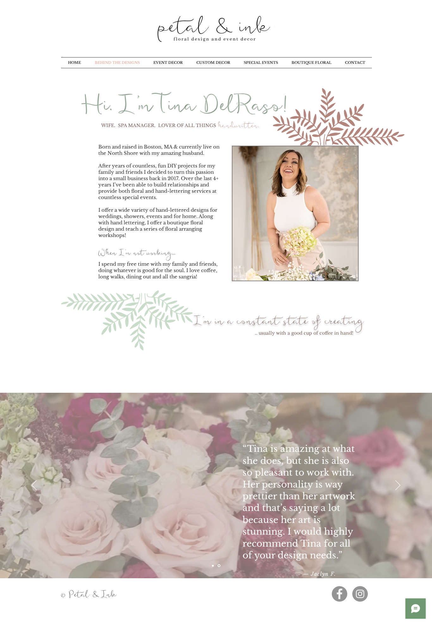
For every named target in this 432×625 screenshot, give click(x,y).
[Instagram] (360, 594)
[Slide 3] (219, 566)
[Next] (397, 485)
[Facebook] (339, 594)
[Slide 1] (213, 565)
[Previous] (34, 485)
